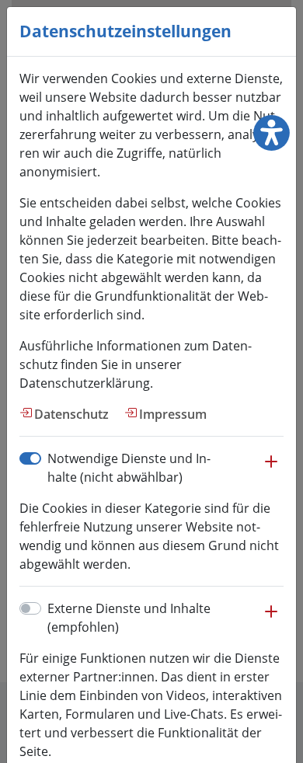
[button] (271, 469)
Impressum (173, 414)
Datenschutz (71, 414)
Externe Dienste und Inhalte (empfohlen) (129, 618)
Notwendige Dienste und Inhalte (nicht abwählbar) (129, 468)
